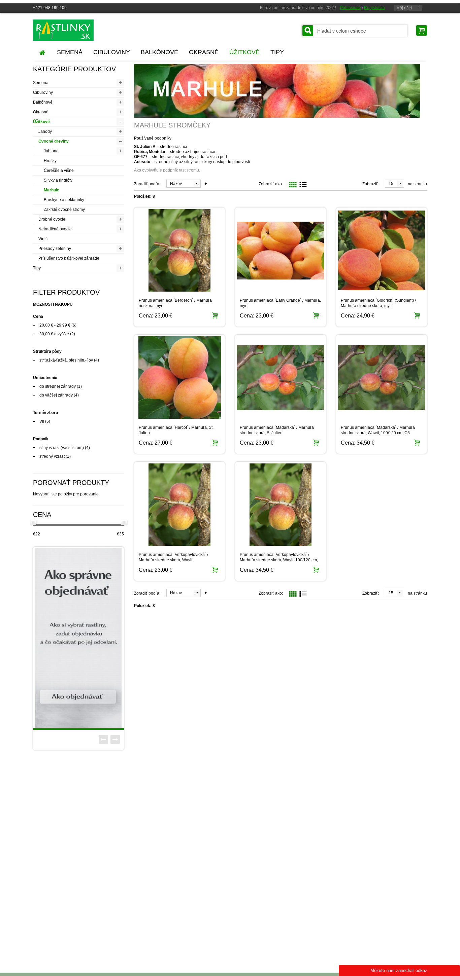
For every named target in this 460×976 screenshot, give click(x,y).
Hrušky (50, 160)
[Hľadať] (307, 30)
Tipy (37, 268)
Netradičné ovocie (55, 229)
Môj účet (404, 8)
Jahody (45, 131)
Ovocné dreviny (53, 141)
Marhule (51, 190)
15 (391, 183)
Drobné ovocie (51, 219)
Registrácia (374, 7)
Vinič (42, 238)
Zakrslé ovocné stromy (64, 209)
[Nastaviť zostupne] (205, 184)
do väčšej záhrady (56, 395)
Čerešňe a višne (59, 170)
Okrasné (40, 112)
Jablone (51, 151)
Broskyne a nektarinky (64, 199)
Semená (40, 82)
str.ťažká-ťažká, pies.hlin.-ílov (66, 360)
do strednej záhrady (57, 386)
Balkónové (43, 102)
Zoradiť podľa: (147, 184)
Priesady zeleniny (54, 248)
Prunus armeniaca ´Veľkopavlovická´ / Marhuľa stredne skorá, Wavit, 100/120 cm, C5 (279, 560)
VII (41, 421)
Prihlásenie (350, 7)
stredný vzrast (52, 456)
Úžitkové (41, 121)
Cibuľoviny (43, 92)
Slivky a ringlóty (58, 180)
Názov (176, 183)
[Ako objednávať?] (78, 638)
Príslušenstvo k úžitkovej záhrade (68, 258)
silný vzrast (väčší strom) (61, 447)
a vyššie (54, 334)
